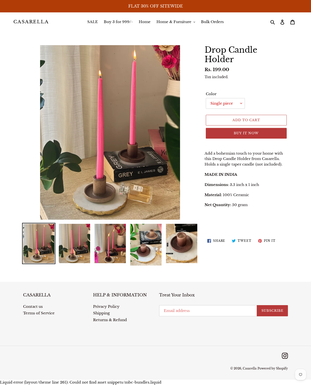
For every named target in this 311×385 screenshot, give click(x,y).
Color (211, 94)
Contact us (33, 306)
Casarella (31, 22)
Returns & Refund (110, 320)
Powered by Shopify (273, 368)
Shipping (101, 313)
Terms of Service (39, 313)
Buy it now (246, 133)
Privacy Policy (106, 306)
